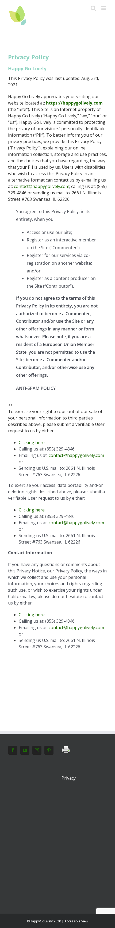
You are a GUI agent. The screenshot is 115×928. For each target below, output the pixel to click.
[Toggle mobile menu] (104, 8)
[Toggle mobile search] (93, 8)
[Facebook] (12, 750)
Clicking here (32, 442)
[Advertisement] (57, 832)
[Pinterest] (48, 750)
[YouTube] (24, 750)
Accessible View (76, 921)
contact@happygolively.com (41, 186)
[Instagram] (36, 750)
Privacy (69, 778)
